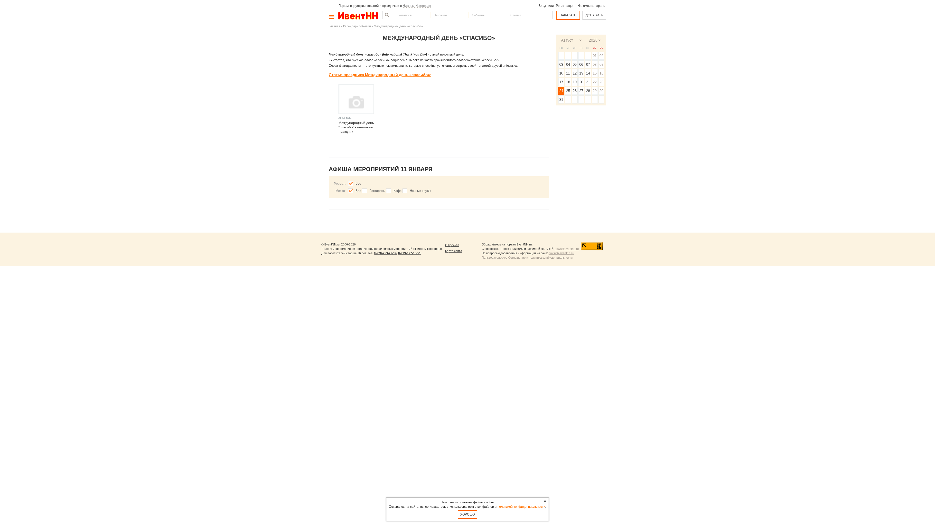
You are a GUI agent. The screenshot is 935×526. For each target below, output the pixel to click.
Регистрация (565, 6)
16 (601, 73)
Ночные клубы (420, 191)
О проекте (452, 245)
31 (561, 99)
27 (581, 91)
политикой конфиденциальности (521, 506)
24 (561, 91)
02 (601, 56)
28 (588, 91)
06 (581, 64)
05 (575, 64)
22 (595, 82)
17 (561, 82)
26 (575, 91)
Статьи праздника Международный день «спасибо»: (380, 75)
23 (601, 82)
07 (588, 64)
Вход (542, 6)
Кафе (397, 191)
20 (581, 82)
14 (588, 73)
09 (601, 64)
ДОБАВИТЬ (594, 15)
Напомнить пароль (591, 6)
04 (568, 64)
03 (561, 64)
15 (595, 73)
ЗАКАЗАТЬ (568, 15)
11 (568, 73)
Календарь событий (357, 26)
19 (575, 82)
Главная (334, 26)
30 (601, 91)
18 (568, 82)
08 (595, 64)
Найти (386, 15)
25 (568, 91)
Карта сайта (453, 251)
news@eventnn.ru (567, 249)
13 (581, 73)
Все (358, 183)
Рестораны (377, 191)
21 (588, 82)
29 (595, 91)
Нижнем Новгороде (417, 6)
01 (595, 56)
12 (575, 73)
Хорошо (467, 514)
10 (561, 73)
